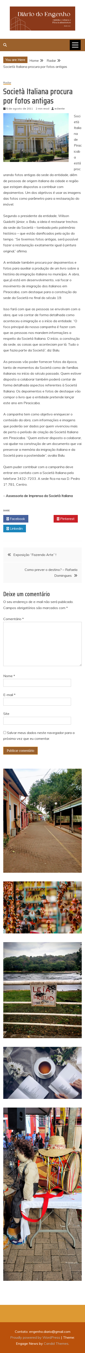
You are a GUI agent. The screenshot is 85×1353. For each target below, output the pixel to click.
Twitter (42, 518)
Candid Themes (56, 1343)
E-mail (9, 695)
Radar (7, 82)
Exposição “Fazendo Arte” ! (34, 554)
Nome (9, 676)
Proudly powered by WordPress (35, 1337)
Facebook (17, 518)
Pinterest (67, 518)
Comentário (13, 619)
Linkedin (16, 528)
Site (6, 713)
